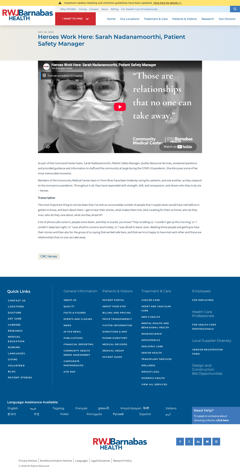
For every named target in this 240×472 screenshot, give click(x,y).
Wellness (148, 365)
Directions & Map (114, 331)
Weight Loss (150, 371)
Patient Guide (112, 357)
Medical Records (114, 344)
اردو (168, 414)
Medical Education (16, 339)
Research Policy (122, 461)
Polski (64, 414)
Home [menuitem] (111, 19)
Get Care (15, 318)
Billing (115, 9)
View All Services (154, 384)
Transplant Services (156, 359)
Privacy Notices (28, 461)
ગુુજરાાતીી (103, 408)
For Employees (203, 300)
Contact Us (16, 300)
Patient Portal (113, 300)
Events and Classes (78, 319)
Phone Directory (114, 338)
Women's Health (153, 378)
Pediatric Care (152, 346)
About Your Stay (114, 306)
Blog (12, 371)
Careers (94, 9)
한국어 (12, 414)
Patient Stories (20, 377)
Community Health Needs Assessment (77, 352)
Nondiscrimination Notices (56, 461)
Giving (83, 9)
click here (222, 420)
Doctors (14, 312)
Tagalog (58, 408)
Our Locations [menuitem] (129, 19)
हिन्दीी (146, 408)
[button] (235, 9)
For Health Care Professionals (139, 9)
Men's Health (150, 317)
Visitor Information (117, 325)
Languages (16, 353)
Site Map (70, 371)
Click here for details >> (167, 2)
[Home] (27, 15)
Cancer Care (150, 300)
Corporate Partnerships (73, 363)
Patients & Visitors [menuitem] (184, 19)
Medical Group (113, 350)
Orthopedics (150, 340)
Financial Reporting (79, 344)
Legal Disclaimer (100, 461)
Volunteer (16, 365)
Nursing (14, 347)
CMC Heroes (48, 256)
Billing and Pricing (116, 312)
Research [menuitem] (208, 19)
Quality (69, 306)
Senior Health (151, 352)
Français (81, 408)
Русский (118, 414)
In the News (72, 331)
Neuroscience (151, 333)
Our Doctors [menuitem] (227, 19)
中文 (37, 414)
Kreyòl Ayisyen (131, 408)
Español (145, 414)
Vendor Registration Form (207, 351)
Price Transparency (117, 319)
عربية (33, 408)
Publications (73, 338)
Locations (16, 306)
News (104, 9)
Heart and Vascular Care (156, 308)
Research (15, 330)
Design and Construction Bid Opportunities (207, 369)
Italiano (171, 408)
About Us (70, 300)
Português (94, 414)
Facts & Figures (75, 312)
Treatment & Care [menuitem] (156, 19)
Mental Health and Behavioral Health (155, 325)
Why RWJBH (68, 9)
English (13, 408)
